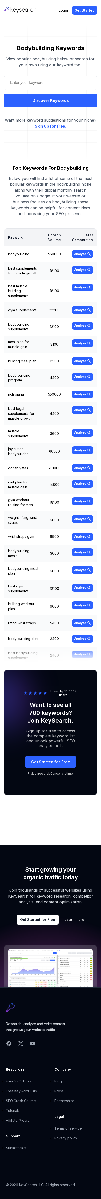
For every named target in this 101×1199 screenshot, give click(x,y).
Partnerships (64, 1101)
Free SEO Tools (18, 1081)
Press (58, 1091)
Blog (58, 1081)
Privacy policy (65, 1138)
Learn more (74, 919)
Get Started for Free (50, 761)
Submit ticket (16, 1148)
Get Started (85, 10)
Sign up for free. (50, 126)
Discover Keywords (50, 100)
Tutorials (13, 1110)
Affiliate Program (19, 1120)
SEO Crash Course (21, 1101)
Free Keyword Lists (21, 1091)
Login (63, 10)
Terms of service (68, 1128)
